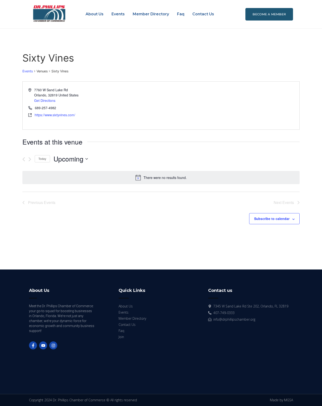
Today (42, 159)
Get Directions (44, 100)
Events (118, 14)
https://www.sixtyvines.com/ (55, 114)
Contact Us (203, 14)
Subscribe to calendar (271, 218)
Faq (180, 14)
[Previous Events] (23, 159)
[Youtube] (43, 345)
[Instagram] (53, 345)
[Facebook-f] (33, 345)
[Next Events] (30, 159)
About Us (94, 14)
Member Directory (151, 14)
